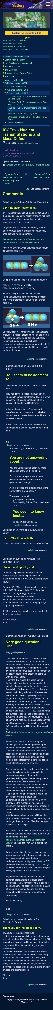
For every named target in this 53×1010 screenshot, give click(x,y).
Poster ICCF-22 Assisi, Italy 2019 (41, 176)
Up (26, 174)
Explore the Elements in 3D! (26, 32)
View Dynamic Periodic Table (15, 49)
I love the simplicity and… (19, 567)
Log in (29, 188)
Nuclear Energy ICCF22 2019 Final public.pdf (27, 164)
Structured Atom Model (26, 20)
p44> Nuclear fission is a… (20, 207)
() (16, 56)
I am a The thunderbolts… (19, 538)
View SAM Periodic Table (14, 46)
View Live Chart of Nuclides (14, 40)
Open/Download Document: (17, 161)
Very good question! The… (23, 643)
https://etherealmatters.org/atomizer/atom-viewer (29, 734)
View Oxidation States (12, 43)
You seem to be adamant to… (27, 376)
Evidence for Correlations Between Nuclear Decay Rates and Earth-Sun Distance (23, 241)
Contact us (8, 996)
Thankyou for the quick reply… (23, 928)
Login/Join (37, 4)
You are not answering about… (28, 459)
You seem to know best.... (28, 513)
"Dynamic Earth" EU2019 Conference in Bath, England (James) (13, 179)
